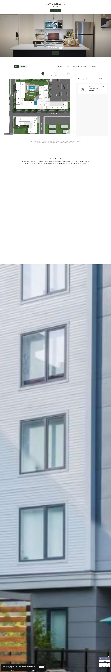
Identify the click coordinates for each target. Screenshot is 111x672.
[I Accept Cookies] (44, 666)
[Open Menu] (107, 17)
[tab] (16, 66)
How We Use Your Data (12, 670)
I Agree (41, 666)
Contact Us (34, 670)
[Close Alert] (109, 1)
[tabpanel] (55, 106)
